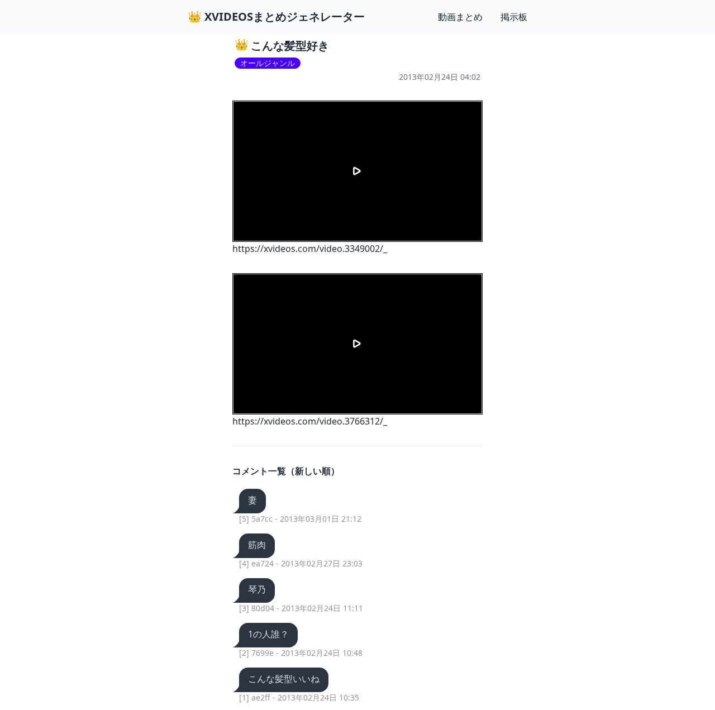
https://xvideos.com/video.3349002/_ (309, 248)
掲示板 (513, 17)
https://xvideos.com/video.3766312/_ (309, 421)
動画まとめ (460, 17)
